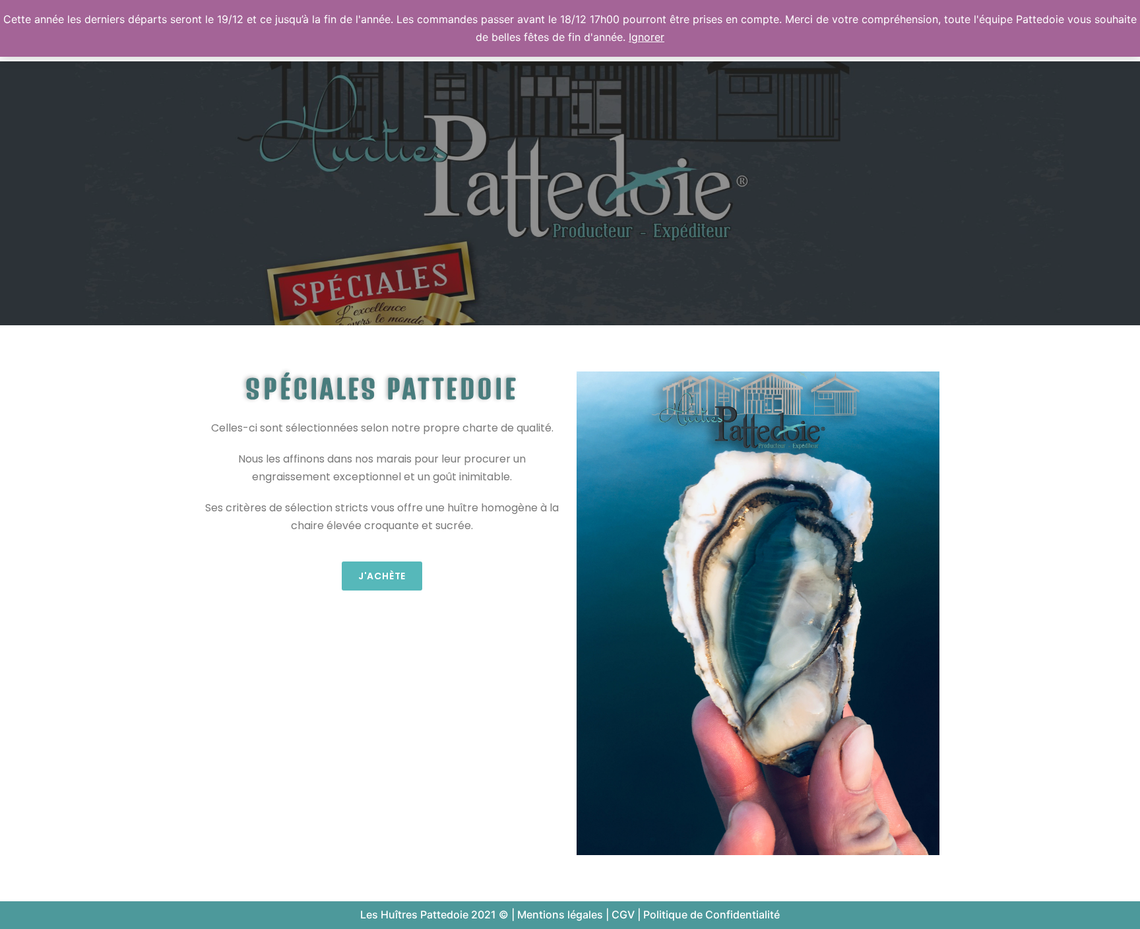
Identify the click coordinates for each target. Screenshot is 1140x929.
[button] (382, 576)
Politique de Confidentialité (711, 914)
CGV (623, 914)
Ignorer (646, 37)
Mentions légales (560, 914)
